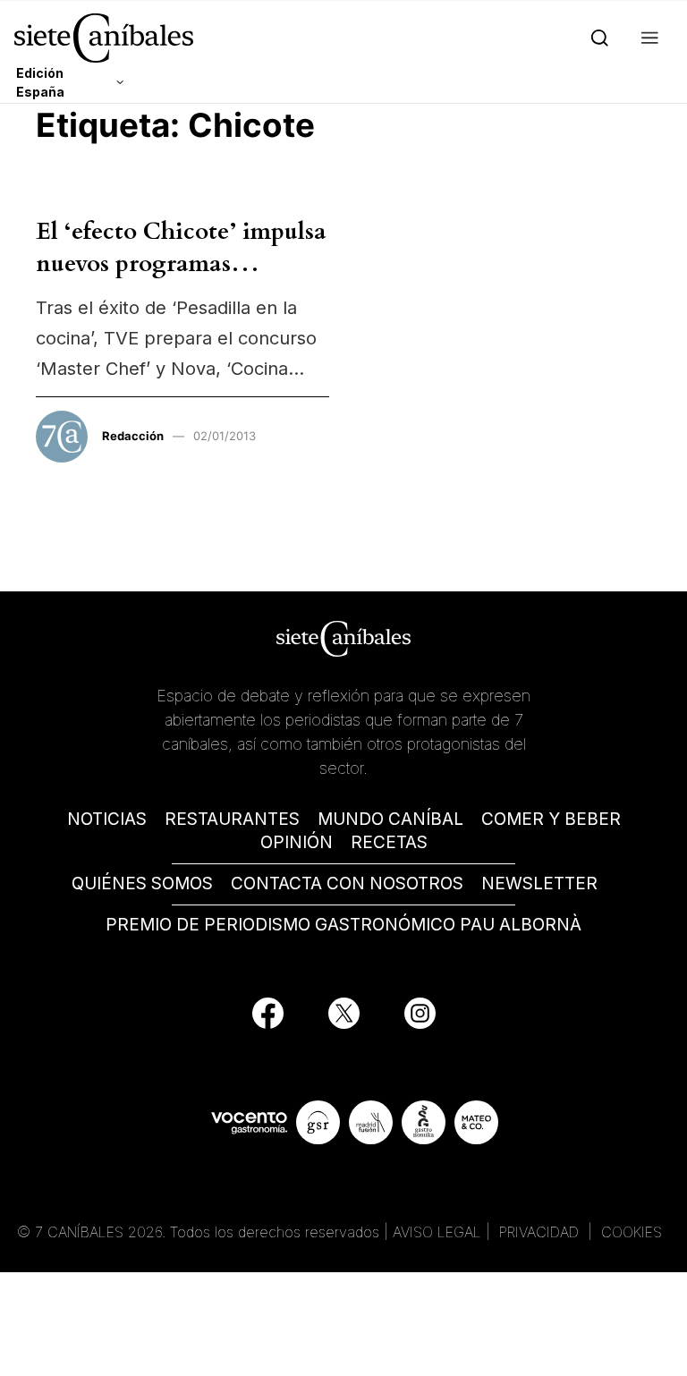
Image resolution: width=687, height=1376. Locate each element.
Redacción (133, 436)
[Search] (596, 38)
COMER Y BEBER (551, 819)
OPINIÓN (296, 842)
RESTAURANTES (232, 819)
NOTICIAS (107, 819)
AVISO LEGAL (437, 1232)
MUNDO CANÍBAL (390, 819)
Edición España (40, 82)
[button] (646, 38)
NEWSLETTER (539, 883)
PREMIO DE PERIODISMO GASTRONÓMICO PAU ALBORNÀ (343, 924)
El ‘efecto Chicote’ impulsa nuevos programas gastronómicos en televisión (181, 280)
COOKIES (631, 1232)
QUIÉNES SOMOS (142, 883)
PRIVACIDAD (541, 1232)
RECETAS (389, 842)
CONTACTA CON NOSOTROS (347, 883)
